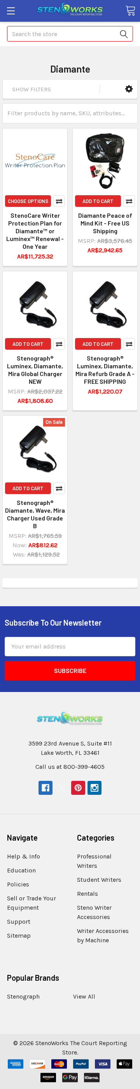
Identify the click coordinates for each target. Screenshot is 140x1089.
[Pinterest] (78, 788)
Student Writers (99, 879)
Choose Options (28, 201)
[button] (129, 89)
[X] (62, 788)
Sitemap (19, 935)
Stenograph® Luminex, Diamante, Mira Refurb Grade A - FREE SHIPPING (105, 369)
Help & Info (23, 856)
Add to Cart (98, 201)
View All (84, 996)
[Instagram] (95, 788)
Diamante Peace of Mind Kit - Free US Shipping (105, 223)
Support (18, 921)
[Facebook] (45, 788)
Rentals (87, 893)
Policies (18, 884)
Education (21, 870)
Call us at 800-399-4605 (70, 766)
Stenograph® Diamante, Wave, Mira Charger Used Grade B (35, 514)
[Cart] (130, 10)
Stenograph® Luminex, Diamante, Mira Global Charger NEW (35, 369)
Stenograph (23, 996)
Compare (59, 201)
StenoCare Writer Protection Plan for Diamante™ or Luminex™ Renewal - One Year (35, 231)
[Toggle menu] (10, 10)
